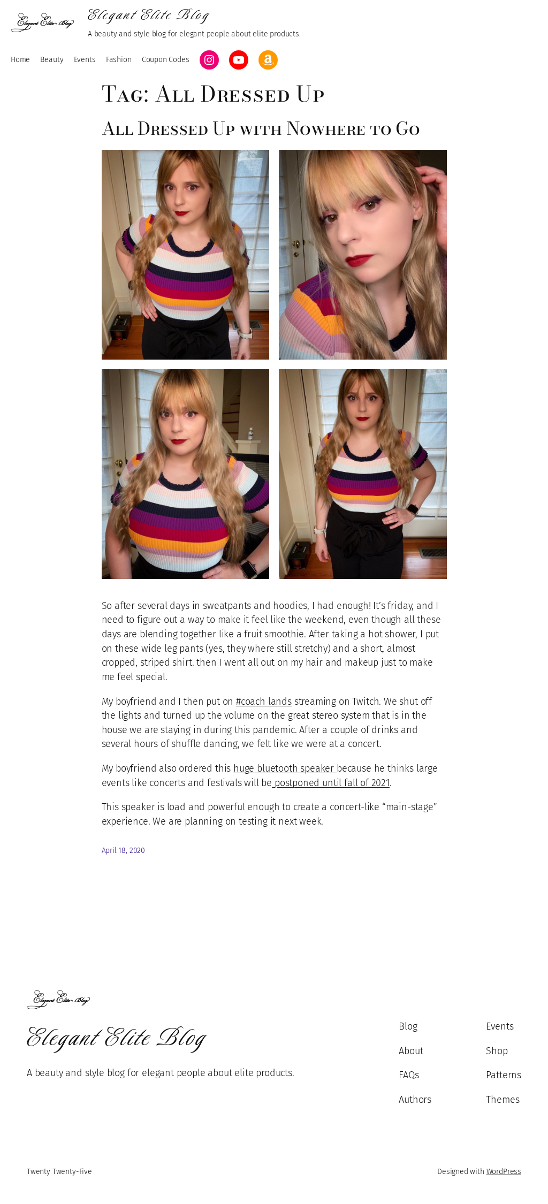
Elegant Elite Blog (149, 15)
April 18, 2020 (124, 850)
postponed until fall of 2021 (331, 783)
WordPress (503, 1171)
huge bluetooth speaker (285, 768)
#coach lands (264, 701)
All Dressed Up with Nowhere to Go (261, 129)
